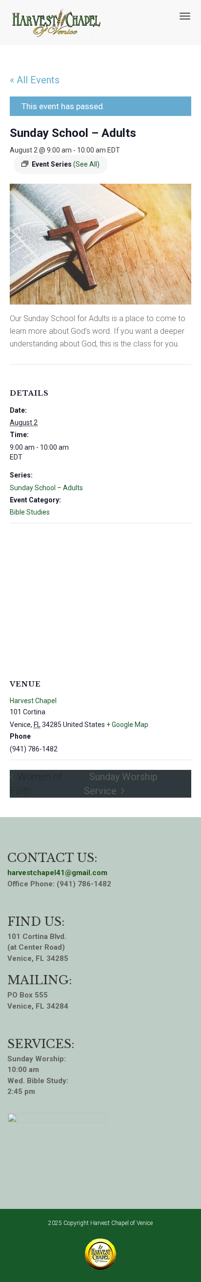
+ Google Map (127, 724)
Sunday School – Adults (46, 488)
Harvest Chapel (33, 701)
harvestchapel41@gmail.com (57, 872)
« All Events (35, 80)
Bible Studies (30, 512)
